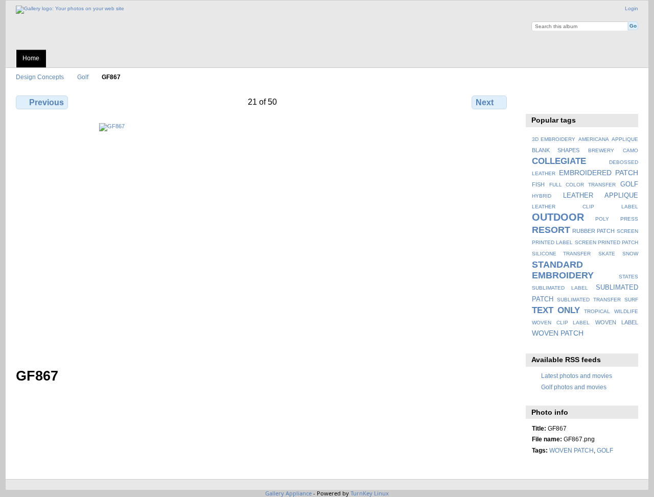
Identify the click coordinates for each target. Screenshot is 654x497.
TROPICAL (597, 311)
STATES (628, 276)
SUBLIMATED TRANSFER (588, 299)
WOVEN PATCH (557, 333)
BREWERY (601, 150)
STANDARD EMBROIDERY (563, 269)
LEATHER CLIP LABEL (585, 206)
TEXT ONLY (556, 310)
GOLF (629, 184)
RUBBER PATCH (593, 231)
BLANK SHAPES (556, 150)
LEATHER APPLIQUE (600, 195)
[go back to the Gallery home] (70, 8)
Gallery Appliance (288, 493)
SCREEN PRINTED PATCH (606, 242)
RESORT (551, 229)
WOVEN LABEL (616, 322)
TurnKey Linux (370, 493)
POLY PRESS (616, 219)
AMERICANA (593, 139)
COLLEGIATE (559, 161)
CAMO (630, 150)
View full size (537, 101)
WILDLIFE (626, 311)
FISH (538, 184)
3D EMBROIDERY (553, 139)
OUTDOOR (558, 217)
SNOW (630, 253)
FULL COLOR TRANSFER (582, 184)
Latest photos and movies (576, 375)
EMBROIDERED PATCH (598, 173)
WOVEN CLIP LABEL (561, 322)
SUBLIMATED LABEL (560, 288)
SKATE (606, 253)
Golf (82, 77)
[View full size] (262, 239)
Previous (46, 102)
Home (30, 58)
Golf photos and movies (573, 387)
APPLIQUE (625, 139)
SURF (631, 299)
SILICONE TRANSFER (561, 253)
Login (631, 8)
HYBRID (541, 196)
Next (485, 102)
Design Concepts (40, 77)
